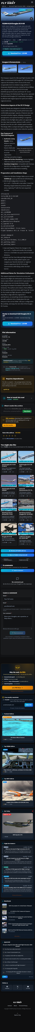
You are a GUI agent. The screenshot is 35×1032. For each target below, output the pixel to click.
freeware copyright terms (12, 368)
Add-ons (4, 6)
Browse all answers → (17, 895)
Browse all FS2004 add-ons (18, 551)
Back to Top (17, 1015)
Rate (14, 40)
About (15, 1005)
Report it (8, 370)
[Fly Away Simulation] (15, 2)
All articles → (18, 936)
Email (5, 603)
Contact (10, 1005)
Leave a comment (18, 570)
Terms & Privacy (23, 1005)
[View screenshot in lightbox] (31, 18)
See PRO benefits (8, 425)
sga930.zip (6, 389)
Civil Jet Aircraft (30, 6)
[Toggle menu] (32, 2)
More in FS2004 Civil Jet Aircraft (18, 555)
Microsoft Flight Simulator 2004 (17, 6)
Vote (5, 976)
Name (5, 595)
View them (27, 411)
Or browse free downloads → (17, 691)
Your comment (7, 613)
